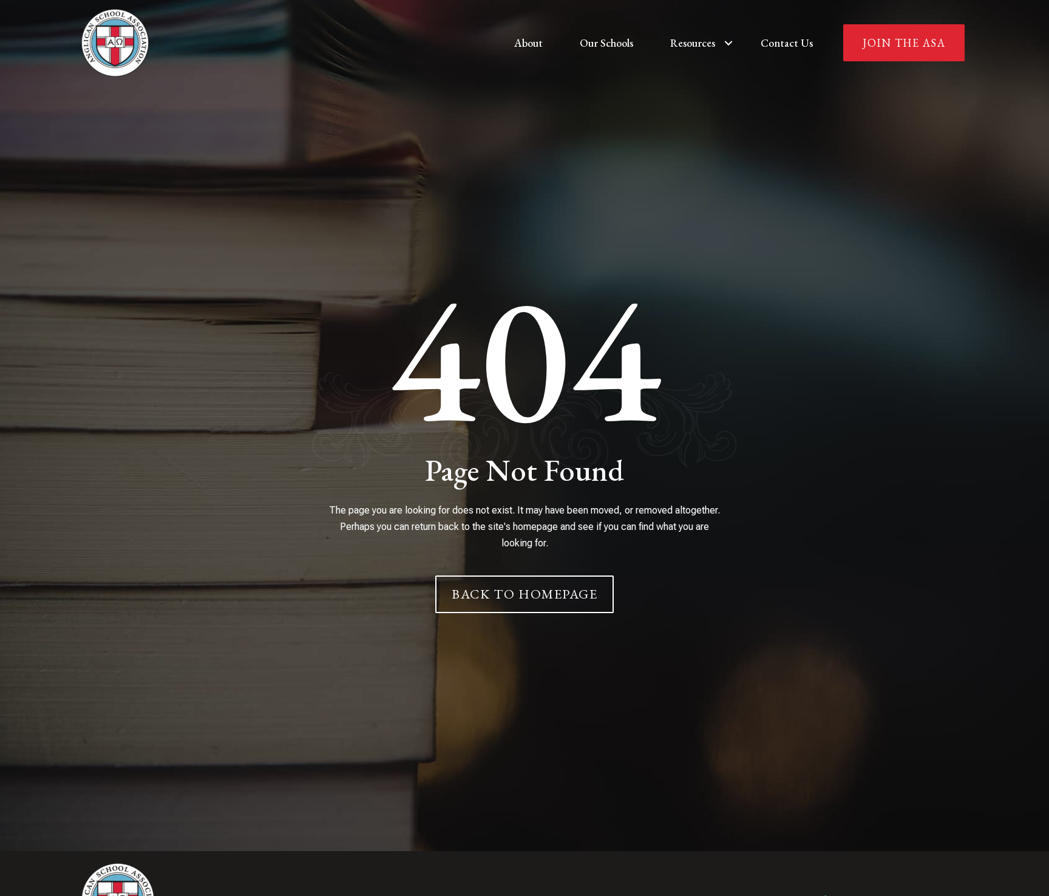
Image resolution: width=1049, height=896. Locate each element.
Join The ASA (904, 43)
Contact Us (787, 43)
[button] (728, 42)
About (528, 43)
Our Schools (606, 43)
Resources (692, 43)
